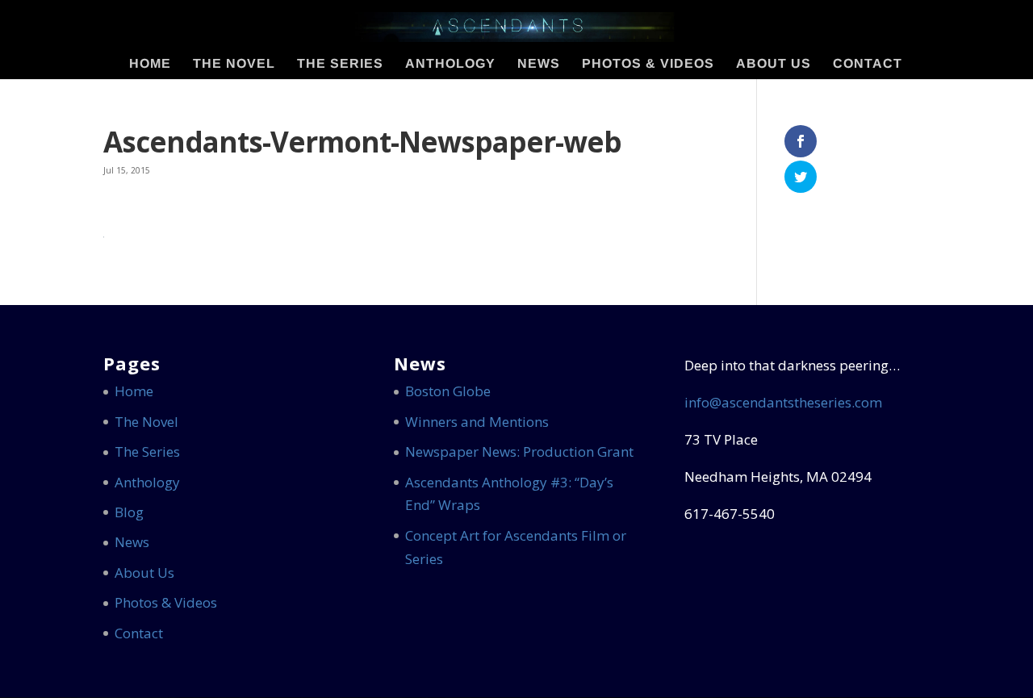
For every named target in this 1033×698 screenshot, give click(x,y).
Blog (129, 512)
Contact (867, 64)
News (538, 64)
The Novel (234, 64)
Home (150, 64)
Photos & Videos (648, 64)
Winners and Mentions (477, 421)
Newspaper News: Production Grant (519, 451)
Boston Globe (448, 391)
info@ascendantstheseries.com (783, 402)
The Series (340, 64)
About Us (773, 64)
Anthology (450, 64)
